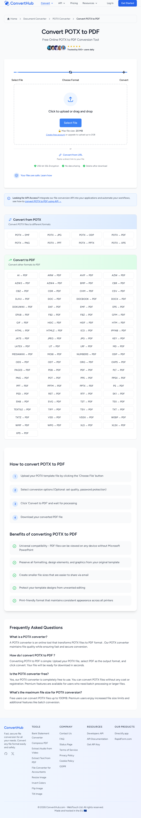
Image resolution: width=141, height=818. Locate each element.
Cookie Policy (66, 760)
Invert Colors (39, 782)
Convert (45, 3)
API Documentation (97, 739)
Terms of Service (68, 750)
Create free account (55, 135)
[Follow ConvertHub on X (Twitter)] (12, 753)
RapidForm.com (123, 739)
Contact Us (65, 733)
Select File (70, 122)
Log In (110, 3)
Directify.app (121, 733)
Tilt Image (37, 793)
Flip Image (37, 788)
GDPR (62, 766)
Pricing (74, 3)
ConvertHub (13, 728)
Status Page (65, 744)
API (60, 3)
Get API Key (93, 744)
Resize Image (39, 777)
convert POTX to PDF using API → (43, 201)
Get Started (127, 3)
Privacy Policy (66, 755)
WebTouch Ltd (75, 807)
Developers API (95, 733)
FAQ (61, 739)
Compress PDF (40, 743)
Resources (88, 3)
